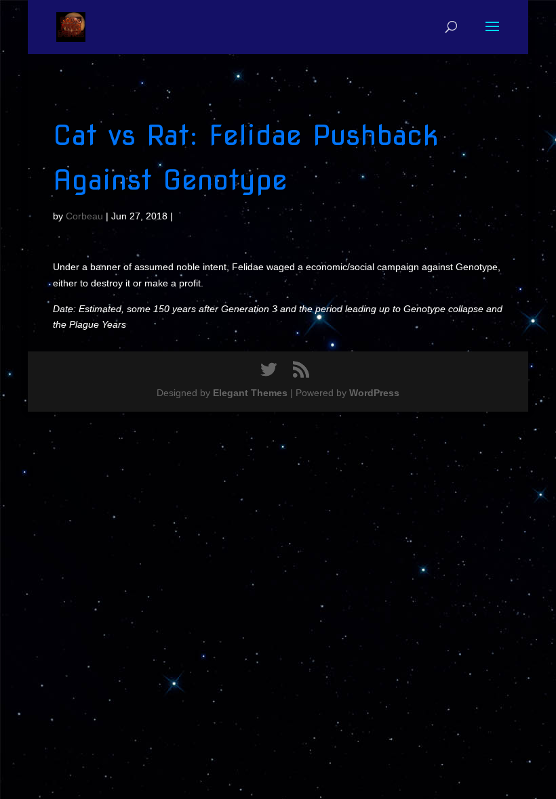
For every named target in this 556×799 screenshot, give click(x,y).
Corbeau (84, 216)
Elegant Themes (250, 392)
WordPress (374, 392)
